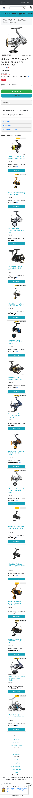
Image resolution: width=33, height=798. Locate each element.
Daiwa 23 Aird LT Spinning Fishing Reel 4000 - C (16, 193)
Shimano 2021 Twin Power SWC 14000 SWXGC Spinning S (16, 678)
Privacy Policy (16, 763)
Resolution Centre (16, 745)
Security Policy (16, 769)
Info (28, 76)
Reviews (5, 129)
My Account (16, 739)
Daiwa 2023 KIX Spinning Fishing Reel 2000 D (16, 304)
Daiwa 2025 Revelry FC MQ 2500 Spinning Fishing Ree (16, 640)
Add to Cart (17, 91)
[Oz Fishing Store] (4, 8)
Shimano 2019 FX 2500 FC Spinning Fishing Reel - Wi (16, 157)
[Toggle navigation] (3, 2)
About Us (16, 751)
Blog (16, 772)
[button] (25, 2)
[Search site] (24, 7)
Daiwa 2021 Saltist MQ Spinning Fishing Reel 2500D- (15, 341)
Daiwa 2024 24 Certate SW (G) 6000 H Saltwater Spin (16, 230)
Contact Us (16, 754)
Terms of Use (16, 759)
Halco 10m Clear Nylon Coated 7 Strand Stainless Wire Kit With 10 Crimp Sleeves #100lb (17, 790)
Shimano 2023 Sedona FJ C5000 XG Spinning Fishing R (16, 490)
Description (6, 121)
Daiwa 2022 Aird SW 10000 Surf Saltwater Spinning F (15, 603)
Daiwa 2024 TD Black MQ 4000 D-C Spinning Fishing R (16, 565)
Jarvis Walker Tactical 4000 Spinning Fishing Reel (15, 268)
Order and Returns (16, 766)
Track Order (16, 742)
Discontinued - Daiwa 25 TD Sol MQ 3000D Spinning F (16, 453)
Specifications (7, 125)
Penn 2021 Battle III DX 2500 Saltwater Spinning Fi (16, 716)
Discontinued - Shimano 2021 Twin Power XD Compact (15, 415)
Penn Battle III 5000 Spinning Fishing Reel (15, 378)
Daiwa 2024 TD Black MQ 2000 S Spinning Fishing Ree (16, 528)
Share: (4, 68)
